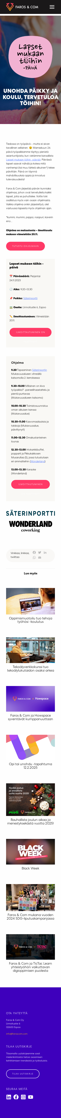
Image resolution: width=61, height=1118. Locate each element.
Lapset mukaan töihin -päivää (23, 160)
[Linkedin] (8, 1097)
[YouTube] (30, 1097)
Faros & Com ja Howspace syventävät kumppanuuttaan (30, 717)
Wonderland (37, 461)
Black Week (30, 868)
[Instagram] (23, 1097)
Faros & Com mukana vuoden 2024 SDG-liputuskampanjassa (30, 917)
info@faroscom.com (16, 1034)
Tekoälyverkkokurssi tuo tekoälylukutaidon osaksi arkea (30, 669)
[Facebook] (16, 1097)
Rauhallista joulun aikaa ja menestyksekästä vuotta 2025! (30, 821)
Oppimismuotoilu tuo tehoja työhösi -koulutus (30, 620)
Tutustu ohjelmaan (25, 246)
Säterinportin (39, 370)
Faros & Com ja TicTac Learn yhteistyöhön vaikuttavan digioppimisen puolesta (30, 967)
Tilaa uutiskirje (22, 1074)
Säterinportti (30, 298)
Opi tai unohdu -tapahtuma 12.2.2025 (30, 766)
